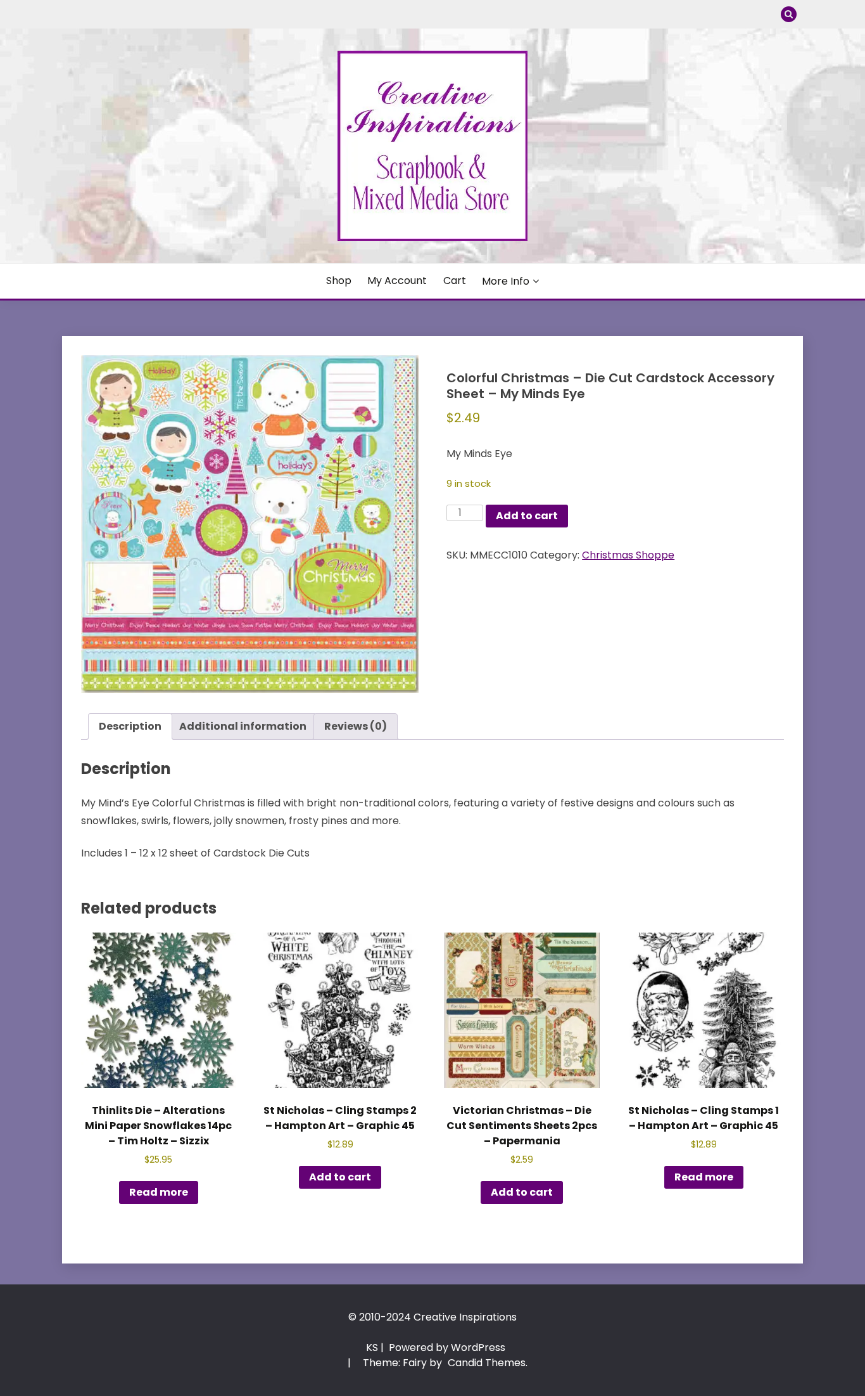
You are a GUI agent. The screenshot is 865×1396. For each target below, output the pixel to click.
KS (372, 1347)
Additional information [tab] (242, 726)
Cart (454, 280)
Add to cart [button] (340, 1177)
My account (397, 280)
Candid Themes (487, 1362)
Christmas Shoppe (628, 555)
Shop (338, 280)
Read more (158, 1192)
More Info (505, 281)
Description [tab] (130, 726)
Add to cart (527, 515)
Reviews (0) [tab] (355, 726)
